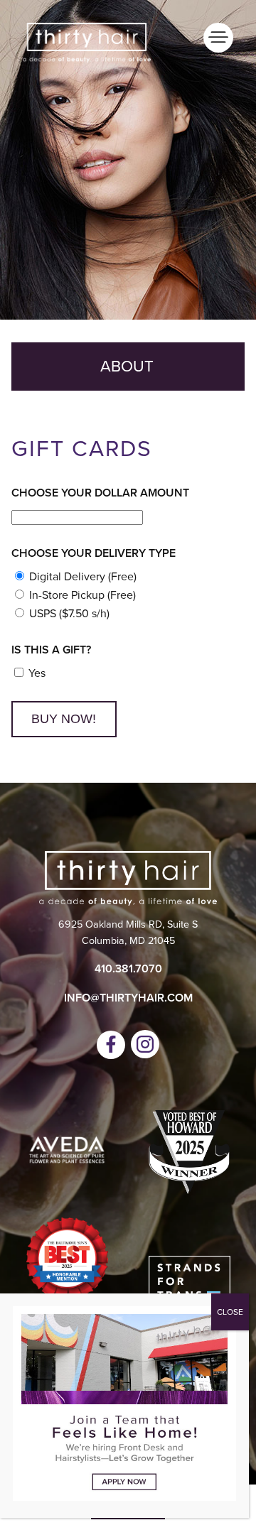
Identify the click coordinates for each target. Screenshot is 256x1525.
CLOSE (230, 1312)
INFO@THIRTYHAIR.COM (128, 997)
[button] (111, 1045)
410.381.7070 (128, 968)
